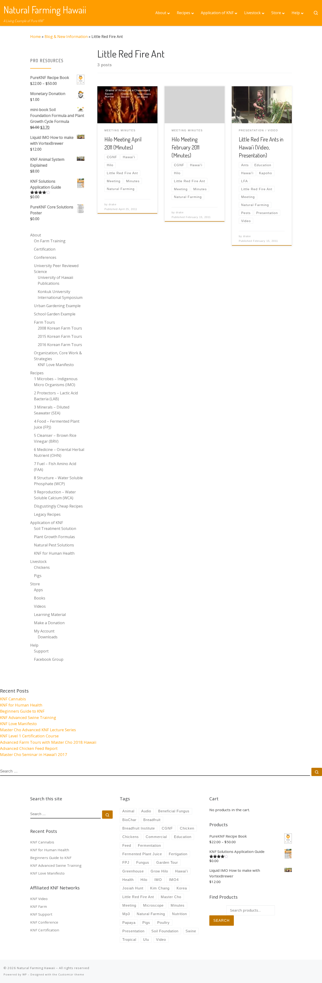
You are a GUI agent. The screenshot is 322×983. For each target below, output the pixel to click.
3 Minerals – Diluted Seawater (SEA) (51, 410)
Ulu (146, 940)
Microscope (153, 905)
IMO (158, 880)
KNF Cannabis (13, 699)
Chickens (42, 567)
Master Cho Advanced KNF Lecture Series (38, 729)
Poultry (163, 923)
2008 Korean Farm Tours (60, 328)
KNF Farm (38, 906)
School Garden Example (54, 314)
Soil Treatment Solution (55, 528)
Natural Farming (151, 914)
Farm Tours (44, 322)
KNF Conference (44, 922)
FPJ (125, 862)
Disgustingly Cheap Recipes (58, 506)
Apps (38, 589)
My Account (44, 631)
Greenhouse (133, 871)
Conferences (45, 257)
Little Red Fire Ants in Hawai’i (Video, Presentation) (261, 147)
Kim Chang (159, 888)
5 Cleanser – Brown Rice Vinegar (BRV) (55, 438)
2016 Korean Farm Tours (60, 344)
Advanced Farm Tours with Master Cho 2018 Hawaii (48, 742)
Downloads (48, 637)
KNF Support (41, 914)
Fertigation (178, 854)
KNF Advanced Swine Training (28, 717)
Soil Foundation (164, 931)
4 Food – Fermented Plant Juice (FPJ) (56, 424)
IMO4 (174, 880)
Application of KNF (46, 522)
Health (128, 880)
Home (35, 36)
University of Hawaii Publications (55, 280)
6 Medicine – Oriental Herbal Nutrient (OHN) (59, 452)
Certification (44, 249)
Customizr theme (71, 974)
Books (39, 598)
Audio (146, 811)
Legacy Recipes (47, 514)
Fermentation (149, 845)
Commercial (156, 837)
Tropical (129, 940)
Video (161, 940)
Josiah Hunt (132, 888)
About (35, 235)
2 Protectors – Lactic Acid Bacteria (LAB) (56, 395)
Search (221, 920)
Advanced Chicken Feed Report (29, 748)
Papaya (129, 923)
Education (182, 837)
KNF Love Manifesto (56, 364)
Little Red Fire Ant (138, 897)
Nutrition (179, 914)
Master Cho (171, 897)
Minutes (178, 905)
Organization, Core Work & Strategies (58, 355)
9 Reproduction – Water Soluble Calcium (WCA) (55, 494)
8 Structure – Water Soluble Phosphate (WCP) (58, 480)
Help (34, 645)
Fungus (142, 862)
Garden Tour (167, 862)
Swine (191, 931)
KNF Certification (44, 930)
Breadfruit (152, 820)
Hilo (143, 880)
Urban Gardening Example (57, 305)
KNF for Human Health (54, 553)
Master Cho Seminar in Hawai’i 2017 (33, 754)
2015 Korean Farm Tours (60, 336)
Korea (182, 888)
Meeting (129, 905)
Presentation (133, 931)
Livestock (38, 561)
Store (35, 583)
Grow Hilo (159, 871)
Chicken (187, 828)
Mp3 (126, 914)
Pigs (37, 575)
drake (112, 204)
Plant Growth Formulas (54, 536)
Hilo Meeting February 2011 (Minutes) (185, 147)
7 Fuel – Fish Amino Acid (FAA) (55, 466)
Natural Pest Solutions (54, 545)
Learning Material (50, 614)
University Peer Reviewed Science (56, 268)
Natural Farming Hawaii (36, 968)
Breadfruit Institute (138, 828)
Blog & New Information (66, 36)
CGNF (167, 828)
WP (24, 974)
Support (41, 651)
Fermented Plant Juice (142, 854)
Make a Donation (49, 622)
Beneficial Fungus (174, 811)
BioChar (129, 820)
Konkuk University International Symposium (60, 294)
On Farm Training (50, 241)
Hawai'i (181, 871)
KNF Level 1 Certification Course (29, 736)
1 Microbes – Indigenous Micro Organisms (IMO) (56, 381)
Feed (126, 845)
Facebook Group (48, 659)
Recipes (37, 373)
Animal (128, 811)
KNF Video (39, 898)
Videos (40, 606)
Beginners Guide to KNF (22, 711)
